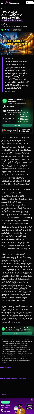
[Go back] (1, 9)
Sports (4, 394)
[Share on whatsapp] (2, 30)
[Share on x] (5, 30)
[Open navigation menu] (2, 3)
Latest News (6, 367)
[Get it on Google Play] (9, 130)
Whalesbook (14, 3)
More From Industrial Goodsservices (15, 378)
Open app (30, 3)
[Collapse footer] (32, 399)
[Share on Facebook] (8, 30)
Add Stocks (17, 125)
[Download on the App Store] (24, 130)
